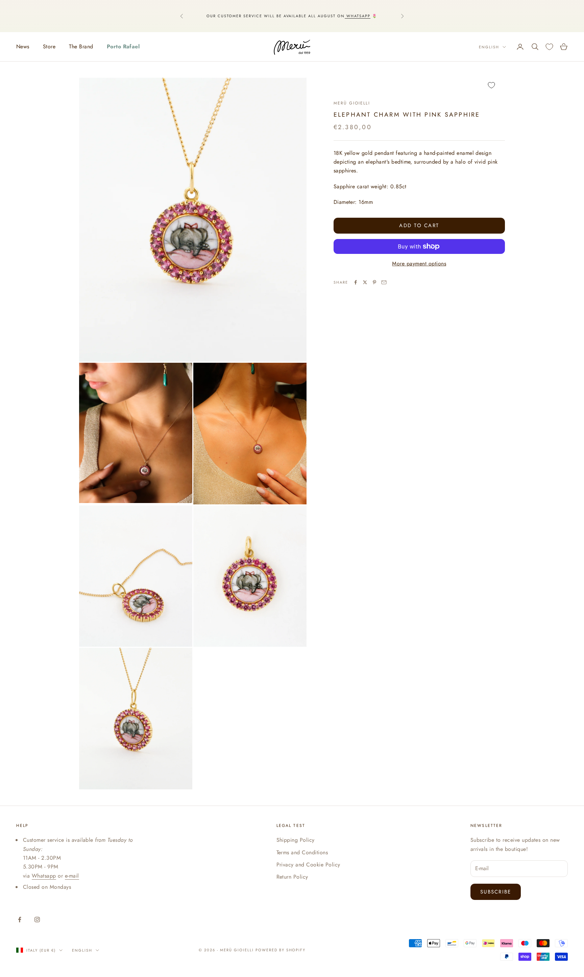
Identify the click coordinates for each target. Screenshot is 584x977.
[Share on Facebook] (355, 282)
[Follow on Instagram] (37, 919)
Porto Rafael (123, 46)
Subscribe (495, 892)
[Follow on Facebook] (19, 919)
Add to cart (419, 225)
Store (49, 46)
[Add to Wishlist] (419, 85)
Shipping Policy (295, 840)
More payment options (419, 263)
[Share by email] (384, 282)
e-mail (72, 876)
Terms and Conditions (302, 852)
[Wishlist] (549, 46)
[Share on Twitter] (365, 282)
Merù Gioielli (352, 103)
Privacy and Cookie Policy (308, 864)
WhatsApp (357, 16)
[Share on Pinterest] (374, 282)
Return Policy (292, 877)
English (489, 47)
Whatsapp (44, 876)
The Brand (81, 46)
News (22, 46)
